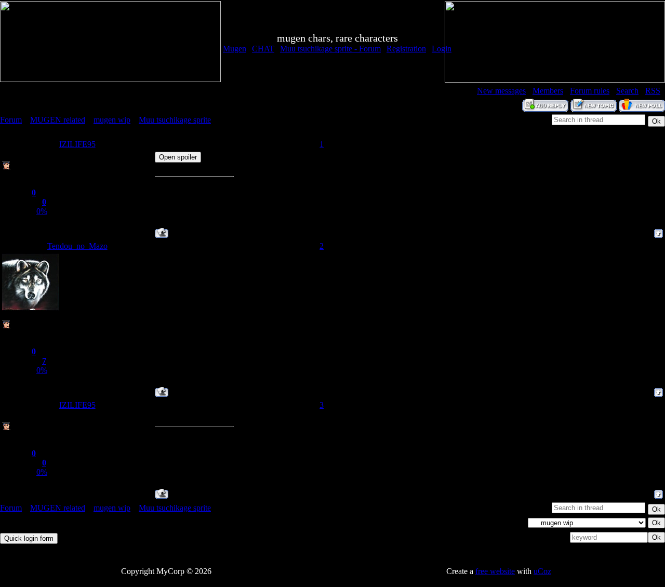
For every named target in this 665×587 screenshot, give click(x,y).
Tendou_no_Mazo (77, 246)
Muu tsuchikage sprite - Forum (330, 48)
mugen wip (112, 119)
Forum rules (589, 90)
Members (548, 90)
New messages (501, 90)
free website (495, 571)
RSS (652, 90)
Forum (11, 119)
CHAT (263, 48)
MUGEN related (57, 119)
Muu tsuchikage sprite (175, 119)
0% (41, 211)
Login (441, 48)
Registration (406, 48)
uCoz (542, 571)
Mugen (234, 48)
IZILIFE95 (77, 144)
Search (627, 90)
